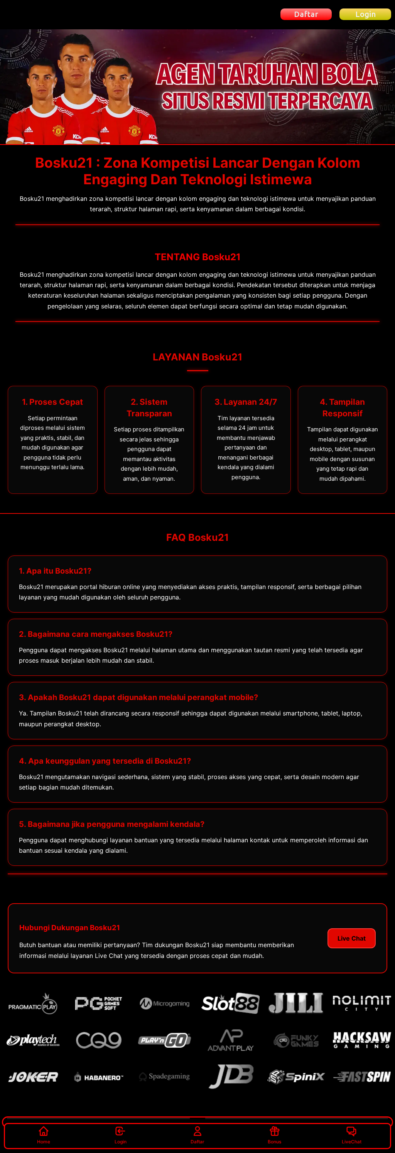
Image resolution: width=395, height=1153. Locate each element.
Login (121, 1142)
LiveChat (351, 1142)
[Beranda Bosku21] (39, 14)
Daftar (197, 1142)
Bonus (274, 1142)
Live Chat (352, 938)
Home (43, 1142)
